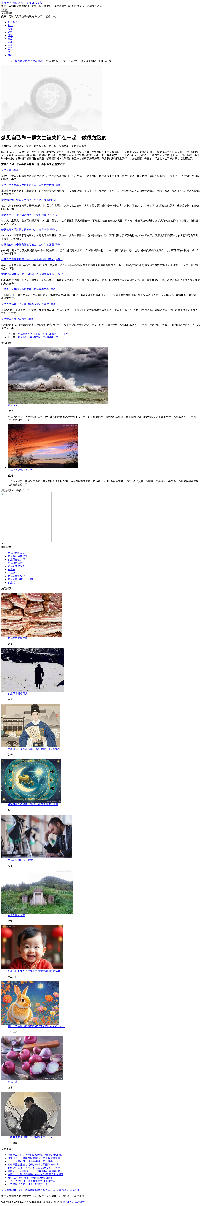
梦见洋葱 (13, 1081)
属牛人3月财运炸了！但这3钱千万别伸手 (30, 1177)
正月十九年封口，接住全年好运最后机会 (30, 1161)
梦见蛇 (11, 569)
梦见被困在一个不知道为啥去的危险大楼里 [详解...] (29, 214)
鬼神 (10, 51)
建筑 (10, 48)
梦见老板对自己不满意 (20, 860)
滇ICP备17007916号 (74, 1201)
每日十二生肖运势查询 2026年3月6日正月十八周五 (35, 1174)
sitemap (54, 1190)
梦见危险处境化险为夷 (20, 469)
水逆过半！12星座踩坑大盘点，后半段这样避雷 (34, 1158)
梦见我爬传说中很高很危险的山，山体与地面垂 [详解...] (32, 244)
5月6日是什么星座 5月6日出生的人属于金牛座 (33, 804)
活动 (10, 42)
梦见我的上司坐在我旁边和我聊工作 (38, 337)
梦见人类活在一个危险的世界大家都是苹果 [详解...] (29, 304)
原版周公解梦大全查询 (37, 1190)
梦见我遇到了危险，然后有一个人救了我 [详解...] (28, 200)
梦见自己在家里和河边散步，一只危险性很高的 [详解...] (32, 259)
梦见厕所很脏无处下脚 (20, 579)
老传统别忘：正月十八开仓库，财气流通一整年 (34, 1168)
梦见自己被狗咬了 (18, 556)
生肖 (3, 2)
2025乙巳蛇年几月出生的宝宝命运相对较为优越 (34, 971)
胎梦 (10, 25)
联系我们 (64, 1190)
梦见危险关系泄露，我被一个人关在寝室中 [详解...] (29, 229)
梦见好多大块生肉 (18, 638)
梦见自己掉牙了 (16, 562)
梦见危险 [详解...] (10, 170)
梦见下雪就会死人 (18, 693)
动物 (10, 32)
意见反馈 (75, 1190)
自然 (10, 55)
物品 (10, 38)
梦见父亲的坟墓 (16, 915)
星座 (9, 2)
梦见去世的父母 (16, 576)
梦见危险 (13, 405)
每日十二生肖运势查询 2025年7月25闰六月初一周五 (36, 1026)
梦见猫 (11, 582)
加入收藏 (37, 2)
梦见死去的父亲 (16, 566)
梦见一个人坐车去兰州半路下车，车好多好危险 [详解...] (32, 185)
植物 (10, 35)
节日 (15, 2)
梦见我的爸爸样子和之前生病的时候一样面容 (43, 334)
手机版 (27, 2)
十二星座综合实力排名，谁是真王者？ (29, 1184)
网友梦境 (38, 61)
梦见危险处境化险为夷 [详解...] (18, 319)
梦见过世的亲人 (16, 553)
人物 (10, 28)
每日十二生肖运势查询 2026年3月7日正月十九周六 (35, 1154)
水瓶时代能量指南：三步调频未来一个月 (30, 1137)
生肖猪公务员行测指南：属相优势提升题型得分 (34, 749)
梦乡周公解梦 (22, 61)
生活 (10, 45)
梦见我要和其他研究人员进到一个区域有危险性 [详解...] (32, 274)
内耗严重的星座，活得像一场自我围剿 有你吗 (33, 1164)
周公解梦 (13, 22)
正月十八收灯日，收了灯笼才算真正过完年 (31, 1181)
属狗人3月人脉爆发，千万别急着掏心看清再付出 (35, 1171)
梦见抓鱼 (13, 572)
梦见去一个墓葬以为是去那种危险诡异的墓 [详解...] (29, 289)
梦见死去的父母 (16, 559)
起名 (20, 2)
